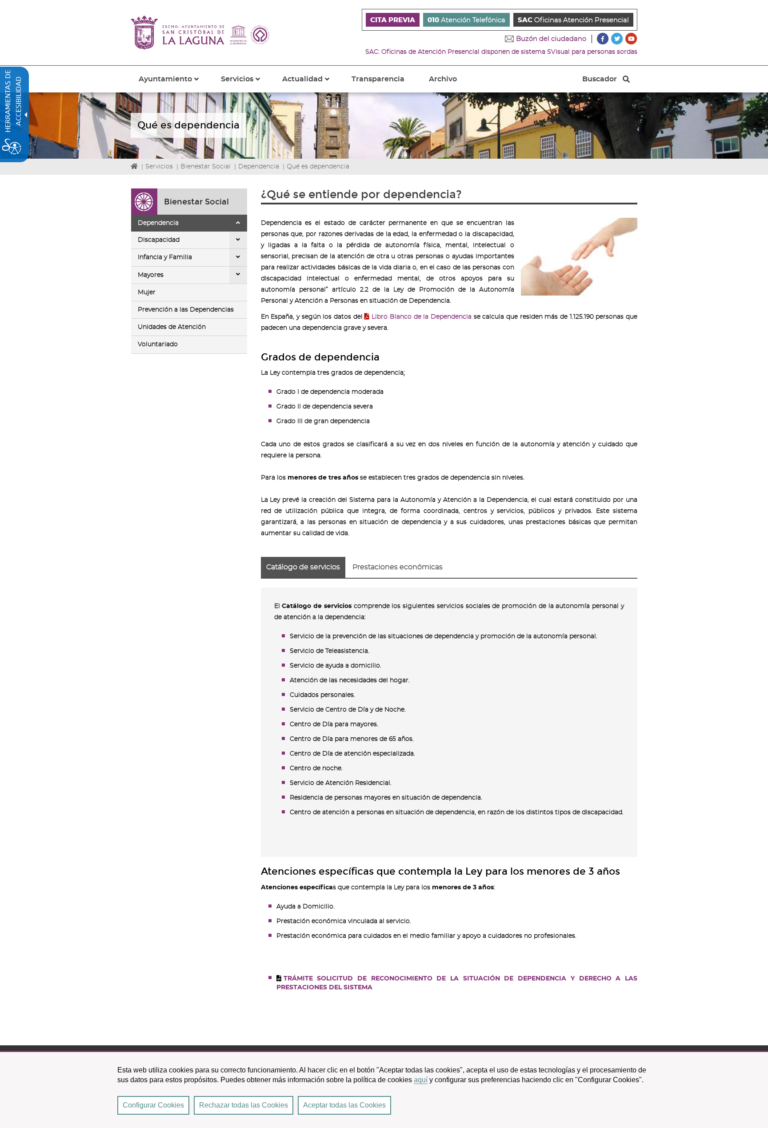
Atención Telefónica (466, 20)
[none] (238, 223)
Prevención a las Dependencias (186, 310)
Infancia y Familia (165, 257)
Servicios (159, 167)
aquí (421, 1080)
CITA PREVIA (392, 20)
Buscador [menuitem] (599, 81)
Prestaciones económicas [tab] (397, 567)
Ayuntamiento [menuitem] (174, 84)
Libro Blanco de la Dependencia (422, 317)
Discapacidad (159, 240)
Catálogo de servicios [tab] (303, 567)
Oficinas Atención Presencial (573, 20)
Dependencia (258, 167)
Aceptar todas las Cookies (344, 1105)
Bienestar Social (205, 167)
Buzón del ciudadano (551, 39)
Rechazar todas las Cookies (243, 1105)
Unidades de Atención (172, 327)
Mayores (151, 275)
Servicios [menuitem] (245, 84)
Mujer (147, 292)
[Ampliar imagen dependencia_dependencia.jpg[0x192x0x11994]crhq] (579, 257)
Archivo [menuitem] (443, 79)
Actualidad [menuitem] (311, 84)
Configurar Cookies (153, 1105)
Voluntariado (158, 344)
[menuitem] (393, 20)
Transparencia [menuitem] (378, 79)
